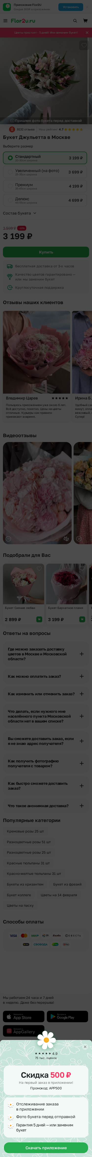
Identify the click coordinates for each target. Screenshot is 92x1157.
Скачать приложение (46, 1147)
